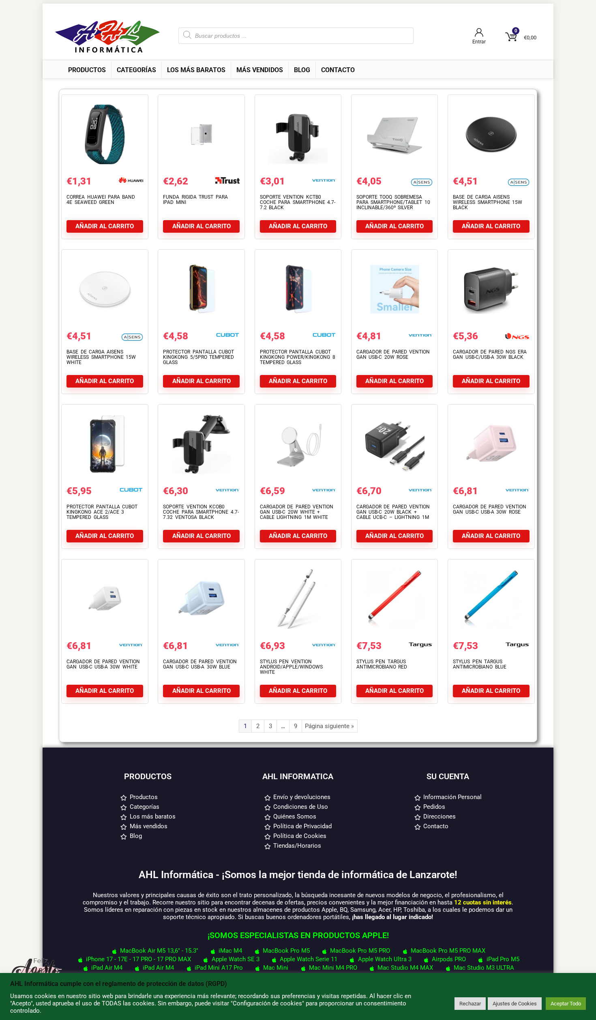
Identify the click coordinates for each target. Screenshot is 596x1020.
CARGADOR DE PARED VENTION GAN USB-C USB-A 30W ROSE (489, 509)
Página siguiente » (329, 726)
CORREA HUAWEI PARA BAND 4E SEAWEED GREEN (100, 199)
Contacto (338, 70)
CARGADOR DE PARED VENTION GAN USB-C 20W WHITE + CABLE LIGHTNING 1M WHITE (296, 512)
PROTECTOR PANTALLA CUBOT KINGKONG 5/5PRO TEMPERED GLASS (198, 357)
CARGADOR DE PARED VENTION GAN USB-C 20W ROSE (393, 354)
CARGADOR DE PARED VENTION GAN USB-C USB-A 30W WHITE (103, 664)
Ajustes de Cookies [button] (515, 1004)
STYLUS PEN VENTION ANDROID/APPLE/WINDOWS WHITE (291, 667)
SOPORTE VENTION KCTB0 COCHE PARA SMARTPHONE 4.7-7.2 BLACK (297, 202)
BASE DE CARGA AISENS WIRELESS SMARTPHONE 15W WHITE (101, 357)
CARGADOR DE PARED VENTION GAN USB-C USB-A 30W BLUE (199, 664)
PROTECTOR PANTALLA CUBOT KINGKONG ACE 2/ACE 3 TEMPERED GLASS (101, 512)
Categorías (136, 70)
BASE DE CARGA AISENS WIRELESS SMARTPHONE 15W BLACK (487, 202)
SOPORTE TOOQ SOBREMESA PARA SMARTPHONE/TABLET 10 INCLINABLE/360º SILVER (393, 202)
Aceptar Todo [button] (566, 1004)
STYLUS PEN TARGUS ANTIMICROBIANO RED (381, 664)
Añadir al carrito (104, 226)
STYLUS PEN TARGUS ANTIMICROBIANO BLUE (479, 664)
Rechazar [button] (470, 1004)
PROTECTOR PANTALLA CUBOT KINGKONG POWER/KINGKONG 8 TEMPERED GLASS (297, 357)
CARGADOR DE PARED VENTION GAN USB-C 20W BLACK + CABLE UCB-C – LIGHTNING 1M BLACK (393, 515)
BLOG (302, 70)
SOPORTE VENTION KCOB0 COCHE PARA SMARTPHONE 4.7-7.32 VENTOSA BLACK (200, 512)
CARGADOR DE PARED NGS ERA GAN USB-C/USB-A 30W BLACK (490, 354)
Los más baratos (196, 70)
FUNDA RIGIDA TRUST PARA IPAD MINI (195, 199)
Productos (87, 70)
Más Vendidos (259, 70)
